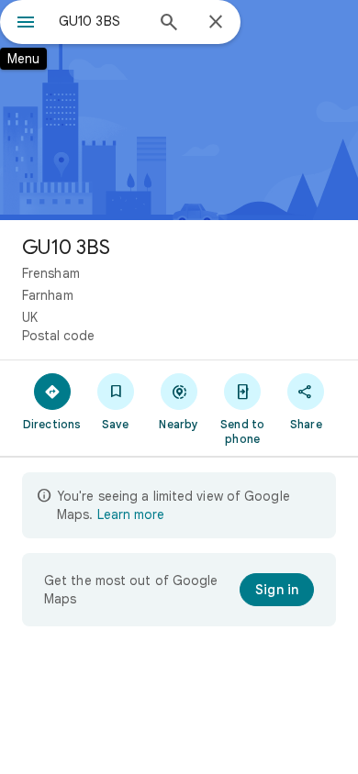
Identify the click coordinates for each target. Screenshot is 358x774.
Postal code (58, 335)
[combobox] (101, 21)
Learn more (130, 514)
